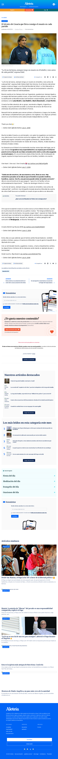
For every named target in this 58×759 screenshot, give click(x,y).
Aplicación (24, 729)
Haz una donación (19, 754)
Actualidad (4, 17)
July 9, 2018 (26, 258)
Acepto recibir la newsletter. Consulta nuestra (22, 303)
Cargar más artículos (29, 412)
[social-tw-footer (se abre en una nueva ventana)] (30, 749)
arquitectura (6, 647)
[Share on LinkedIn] (47, 77)
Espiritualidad (9, 729)
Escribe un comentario (29, 359)
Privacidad (49, 754)
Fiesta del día (9, 476)
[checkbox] (11, 512)
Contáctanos (43, 754)
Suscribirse (29, 739)
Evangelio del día (11, 487)
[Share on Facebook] (45, 77)
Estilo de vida (9, 731)
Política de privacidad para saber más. (31, 303)
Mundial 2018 (5, 271)
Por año (39, 727)
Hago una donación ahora (12, 329)
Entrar (33, 353)
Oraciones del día (11, 492)
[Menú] (10, 4)
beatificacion (6, 673)
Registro (12, 10)
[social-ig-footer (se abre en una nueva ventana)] (33, 749)
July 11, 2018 (26, 167)
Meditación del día (11, 481)
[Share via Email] (53, 77)
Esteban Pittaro (19, 29)
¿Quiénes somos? (28, 754)
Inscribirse (6, 307)
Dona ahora (28, 10)
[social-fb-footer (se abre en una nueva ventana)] (27, 749)
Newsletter (24, 727)
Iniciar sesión (29, 744)
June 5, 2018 (26, 231)
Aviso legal (36, 754)
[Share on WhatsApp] (55, 77)
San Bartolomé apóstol (33, 6)
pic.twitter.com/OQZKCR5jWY (34, 227)
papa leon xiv (6, 546)
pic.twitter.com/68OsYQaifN (38, 164)
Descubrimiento (10, 733)
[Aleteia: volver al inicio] (29, 3)
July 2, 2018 (26, 128)
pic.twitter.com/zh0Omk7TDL (30, 254)
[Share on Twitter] (50, 77)
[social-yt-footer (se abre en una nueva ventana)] (24, 749)
